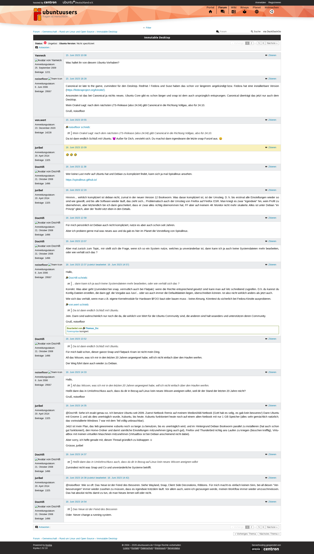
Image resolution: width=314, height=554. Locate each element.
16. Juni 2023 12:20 (76, 190)
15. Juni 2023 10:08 (76, 55)
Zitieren (272, 55)
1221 (47, 72)
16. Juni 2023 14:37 (76, 454)
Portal (210, 7)
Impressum (160, 548)
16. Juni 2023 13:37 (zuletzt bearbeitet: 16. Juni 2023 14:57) (97, 264)
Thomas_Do (92, 328)
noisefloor (41, 79)
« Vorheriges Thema (245, 533)
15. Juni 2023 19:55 (76, 119)
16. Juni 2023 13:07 (76, 241)
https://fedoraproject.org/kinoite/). (86, 90)
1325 (47, 160)
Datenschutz (147, 548)
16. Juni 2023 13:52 (76, 338)
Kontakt (135, 548)
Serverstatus (174, 548)
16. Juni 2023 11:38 (76, 166)
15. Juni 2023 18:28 (76, 78)
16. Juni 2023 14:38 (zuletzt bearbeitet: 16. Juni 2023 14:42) (97, 477)
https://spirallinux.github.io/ (81, 180)
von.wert (40, 120)
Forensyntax (73, 331)
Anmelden (260, 2)
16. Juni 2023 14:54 (76, 501)
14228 (48, 132)
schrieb (85, 127)
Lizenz (126, 548)
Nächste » (272, 43)
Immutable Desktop (107, 31)
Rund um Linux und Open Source (76, 31)
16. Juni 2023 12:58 (76, 217)
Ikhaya (244, 7)
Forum (222, 7)
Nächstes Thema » (269, 533)
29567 (48, 91)
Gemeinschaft (49, 31)
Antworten (44, 47)
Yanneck (40, 55)
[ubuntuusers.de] (55, 15)
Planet (257, 7)
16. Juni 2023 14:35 (76, 405)
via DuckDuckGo (272, 31)
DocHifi (39, 167)
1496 (47, 183)
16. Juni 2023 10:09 (76, 147)
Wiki (233, 7)
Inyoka (48, 545)
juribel (39, 147)
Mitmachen (272, 7)
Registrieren (274, 2)
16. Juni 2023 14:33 (76, 372)
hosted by (38, 2)
